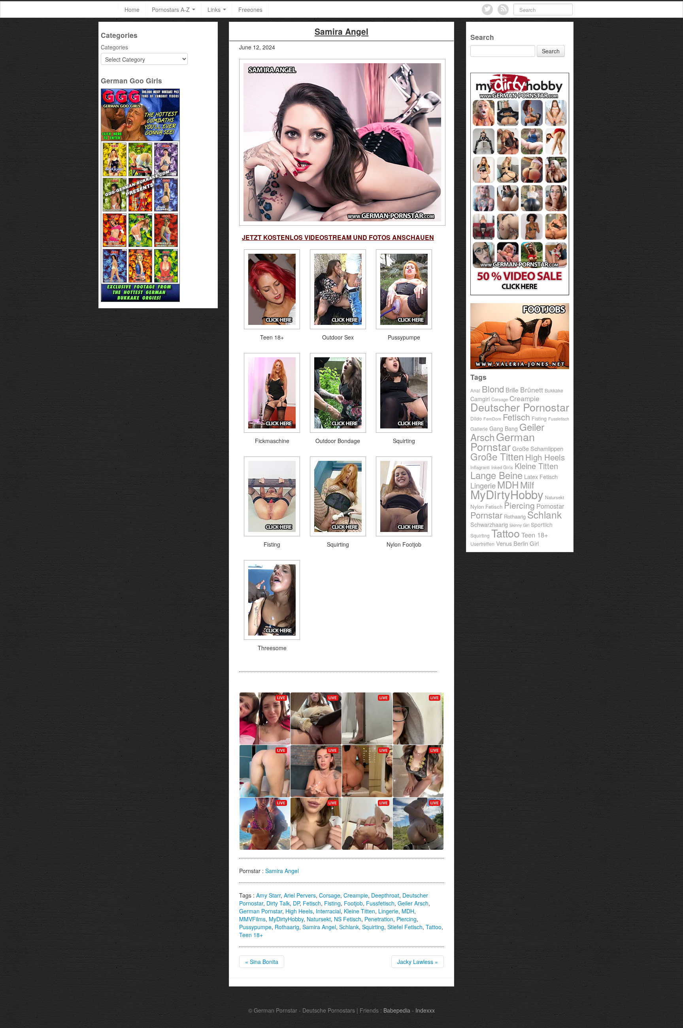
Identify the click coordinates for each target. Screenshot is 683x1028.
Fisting (332, 903)
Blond (493, 389)
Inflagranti (480, 467)
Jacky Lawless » (417, 962)
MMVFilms (252, 919)
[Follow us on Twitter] (487, 9)
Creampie (355, 895)
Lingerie (388, 911)
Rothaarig (287, 927)
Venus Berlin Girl (517, 543)
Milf (527, 484)
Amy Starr (268, 895)
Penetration (378, 919)
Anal (475, 390)
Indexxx (425, 1010)
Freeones (250, 9)
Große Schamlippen (537, 448)
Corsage (329, 895)
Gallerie (479, 428)
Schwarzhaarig (489, 524)
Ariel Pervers (300, 895)
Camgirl (480, 399)
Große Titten (497, 456)
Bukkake (554, 390)
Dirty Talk (278, 903)
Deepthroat (385, 895)
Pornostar (550, 506)
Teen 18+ (251, 935)
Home (132, 9)
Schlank (349, 927)
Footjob (353, 903)
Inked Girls (502, 467)
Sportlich (542, 524)
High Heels (299, 911)
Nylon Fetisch (486, 506)
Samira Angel (282, 871)
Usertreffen (482, 543)
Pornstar (486, 515)
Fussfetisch (380, 903)
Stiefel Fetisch (405, 927)
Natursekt (319, 919)
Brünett (531, 389)
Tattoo (433, 927)
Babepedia (396, 1010)
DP (296, 903)
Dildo (476, 418)
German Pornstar (260, 911)
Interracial (328, 911)
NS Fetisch (347, 919)
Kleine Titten (359, 911)
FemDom (492, 419)
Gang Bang (503, 428)
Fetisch (312, 903)
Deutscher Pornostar (519, 407)
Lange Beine (496, 475)
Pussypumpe (255, 927)
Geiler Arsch (413, 903)
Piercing (406, 919)
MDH (408, 911)
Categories (114, 47)
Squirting (373, 927)
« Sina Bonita (261, 962)
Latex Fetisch (541, 476)
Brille (512, 389)
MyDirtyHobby (286, 919)
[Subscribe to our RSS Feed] (503, 9)
